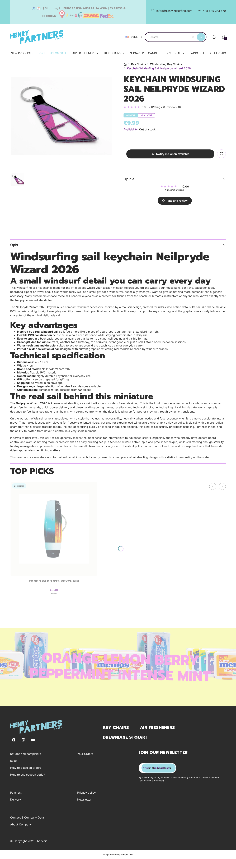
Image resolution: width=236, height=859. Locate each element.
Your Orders (85, 754)
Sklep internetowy (117, 854)
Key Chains (138, 64)
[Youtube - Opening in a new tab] (33, 739)
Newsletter (84, 799)
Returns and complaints (25, 754)
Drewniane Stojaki (125, 737)
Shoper (40, 841)
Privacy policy (86, 792)
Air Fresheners (157, 727)
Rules (13, 760)
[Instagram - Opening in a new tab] (23, 739)
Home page (125, 64)
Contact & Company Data (27, 817)
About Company (21, 824)
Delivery (15, 799)
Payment (16, 792)
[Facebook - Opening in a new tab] (13, 739)
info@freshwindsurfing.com (174, 10)
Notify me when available (172, 154)
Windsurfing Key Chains (166, 64)
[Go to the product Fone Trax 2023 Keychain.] (54, 529)
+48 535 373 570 (214, 10)
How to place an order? (25, 767)
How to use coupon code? (27, 774)
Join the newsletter (158, 768)
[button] (201, 37)
